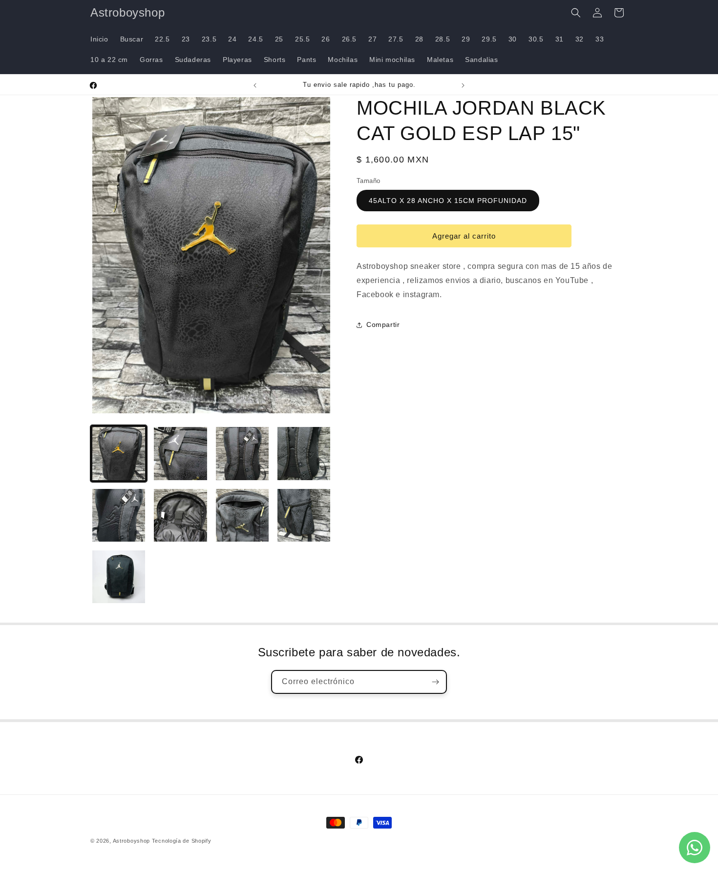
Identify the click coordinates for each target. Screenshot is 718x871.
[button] (576, 12)
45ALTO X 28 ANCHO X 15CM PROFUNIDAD (448, 200)
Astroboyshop (131, 841)
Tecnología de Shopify (181, 841)
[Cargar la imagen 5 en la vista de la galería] (118, 515)
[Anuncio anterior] (255, 85)
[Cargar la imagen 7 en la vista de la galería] (242, 515)
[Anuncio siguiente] (463, 85)
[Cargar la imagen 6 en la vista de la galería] (180, 515)
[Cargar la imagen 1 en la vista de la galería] (118, 453)
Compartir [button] (383, 324)
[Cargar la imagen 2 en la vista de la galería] (180, 453)
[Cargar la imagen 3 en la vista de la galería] (242, 453)
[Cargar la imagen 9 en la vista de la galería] (118, 576)
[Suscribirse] (435, 682)
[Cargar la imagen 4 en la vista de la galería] (303, 453)
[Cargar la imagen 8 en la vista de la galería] (303, 515)
